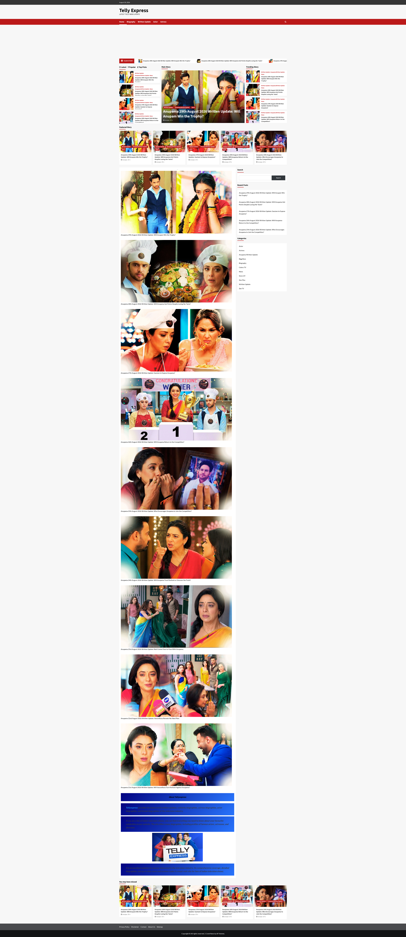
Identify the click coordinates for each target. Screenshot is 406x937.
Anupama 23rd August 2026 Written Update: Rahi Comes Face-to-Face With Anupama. (152, 649)
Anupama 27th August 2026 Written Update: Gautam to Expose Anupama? (272, 106)
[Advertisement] (203, 40)
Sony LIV (242, 276)
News (193, 107)
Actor (155, 22)
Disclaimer (135, 927)
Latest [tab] (123, 67)
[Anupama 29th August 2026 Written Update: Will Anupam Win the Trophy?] (253, 76)
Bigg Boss (242, 259)
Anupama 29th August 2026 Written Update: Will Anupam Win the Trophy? (166, 61)
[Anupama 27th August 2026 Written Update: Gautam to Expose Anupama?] (253, 103)
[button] (285, 22)
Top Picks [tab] (142, 67)
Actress (163, 22)
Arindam (167, 120)
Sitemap (160, 927)
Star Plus (242, 280)
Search (240, 170)
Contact (143, 927)
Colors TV (242, 267)
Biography (131, 22)
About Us (151, 927)
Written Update (144, 22)
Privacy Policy (124, 927)
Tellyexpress (132, 807)
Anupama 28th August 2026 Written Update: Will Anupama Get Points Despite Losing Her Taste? (231, 61)
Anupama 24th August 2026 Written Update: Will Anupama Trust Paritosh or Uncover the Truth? (156, 580)
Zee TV (241, 288)
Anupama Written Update (182, 107)
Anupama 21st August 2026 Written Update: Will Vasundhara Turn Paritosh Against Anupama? (155, 787)
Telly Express (133, 10)
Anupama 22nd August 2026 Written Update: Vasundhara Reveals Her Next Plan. (150, 718)
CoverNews (210, 934)
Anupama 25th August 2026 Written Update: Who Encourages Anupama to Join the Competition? (269, 157)
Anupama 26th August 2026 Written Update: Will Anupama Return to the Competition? (273, 119)
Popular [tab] (132, 67)
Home (121, 22)
